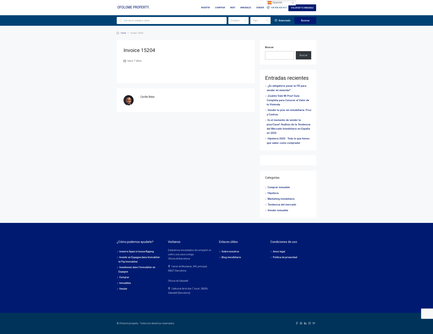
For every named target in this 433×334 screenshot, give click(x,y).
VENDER (260, 7)
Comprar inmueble (279, 187)
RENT (232, 7)
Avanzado (284, 20)
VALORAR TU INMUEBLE (302, 8)
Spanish (277, 2)
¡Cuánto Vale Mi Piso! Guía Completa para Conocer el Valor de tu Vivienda (288, 100)
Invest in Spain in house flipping (136, 251)
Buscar (305, 20)
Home (123, 33)
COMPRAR (220, 7)
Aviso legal (279, 251)
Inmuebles (125, 283)
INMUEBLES (245, 7)
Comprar (124, 277)
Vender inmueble (278, 210)
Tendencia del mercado (282, 204)
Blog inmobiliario (231, 257)
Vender (123, 288)
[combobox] (238, 20)
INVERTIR (205, 7)
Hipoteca (273, 193)
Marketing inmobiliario (281, 198)
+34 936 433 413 (278, 7)
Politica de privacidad (285, 257)
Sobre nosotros (230, 251)
